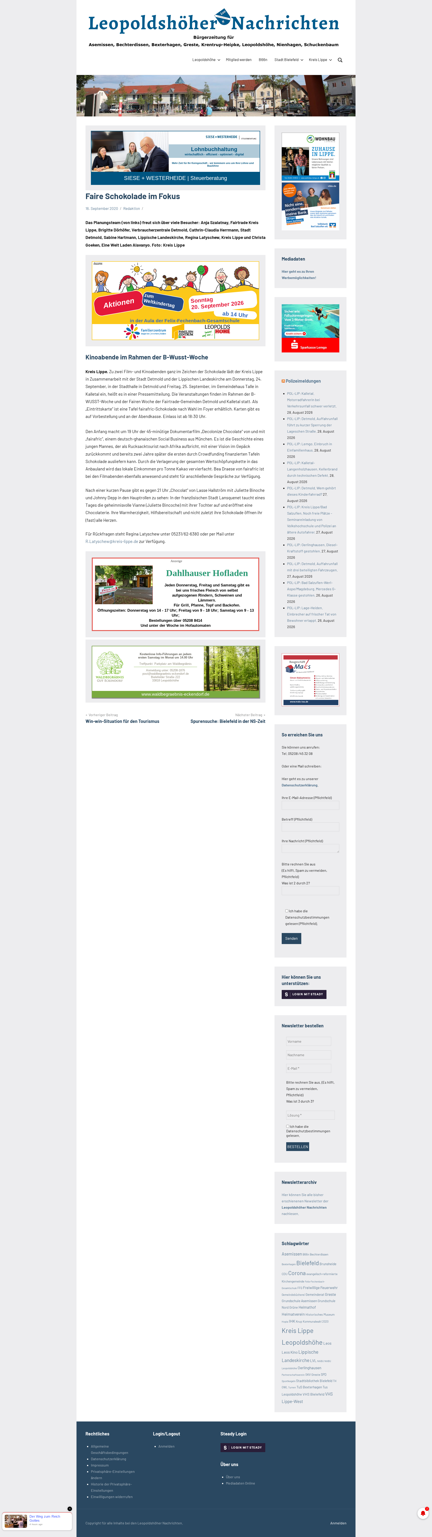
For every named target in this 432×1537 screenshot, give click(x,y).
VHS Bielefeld (313, 1394)
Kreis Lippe (318, 59)
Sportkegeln (288, 1381)
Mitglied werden (239, 59)
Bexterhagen (289, 1264)
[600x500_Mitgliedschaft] (310, 229)
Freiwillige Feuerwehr (320, 1287)
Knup (299, 1321)
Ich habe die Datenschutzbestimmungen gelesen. (308, 1130)
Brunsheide (328, 1264)
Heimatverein (293, 1314)
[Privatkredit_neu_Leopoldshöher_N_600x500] (310, 351)
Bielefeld (307, 1262)
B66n (263, 59)
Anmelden (166, 1446)
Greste (330, 1294)
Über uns (233, 1477)
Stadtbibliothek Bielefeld (314, 1381)
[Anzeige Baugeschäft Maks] (310, 705)
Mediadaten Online (240, 1483)
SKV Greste (312, 1374)
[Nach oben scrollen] (422, 1527)
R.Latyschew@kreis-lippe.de (112, 541)
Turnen (292, 1387)
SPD (323, 1374)
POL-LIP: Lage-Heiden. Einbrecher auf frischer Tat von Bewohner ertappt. (311, 614)
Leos (327, 1343)
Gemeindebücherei (293, 1294)
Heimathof (307, 1307)
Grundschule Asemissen (299, 1301)
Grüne (293, 1307)
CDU (285, 1274)
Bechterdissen (319, 1254)
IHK (292, 1321)
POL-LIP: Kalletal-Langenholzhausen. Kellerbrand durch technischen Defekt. (312, 469)
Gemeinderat (315, 1294)
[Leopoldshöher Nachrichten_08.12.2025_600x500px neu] (310, 179)
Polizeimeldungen (303, 381)
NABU (320, 1361)
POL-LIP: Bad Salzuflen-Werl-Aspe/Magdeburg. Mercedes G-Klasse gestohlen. (311, 588)
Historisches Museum (320, 1314)
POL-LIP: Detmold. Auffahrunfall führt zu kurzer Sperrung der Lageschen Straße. (312, 424)
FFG (299, 1288)
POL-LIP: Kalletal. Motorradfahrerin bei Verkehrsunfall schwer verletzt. (312, 399)
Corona (297, 1272)
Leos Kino (290, 1352)
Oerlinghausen (309, 1367)
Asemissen (292, 1253)
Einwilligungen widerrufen (112, 1496)
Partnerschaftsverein (293, 1374)
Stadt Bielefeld (286, 59)
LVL (313, 1360)
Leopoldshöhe (204, 59)
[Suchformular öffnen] (340, 60)
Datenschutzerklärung (108, 1459)
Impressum (100, 1465)
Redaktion (131, 208)
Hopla (285, 1321)
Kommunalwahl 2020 (315, 1321)
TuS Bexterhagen (309, 1387)
